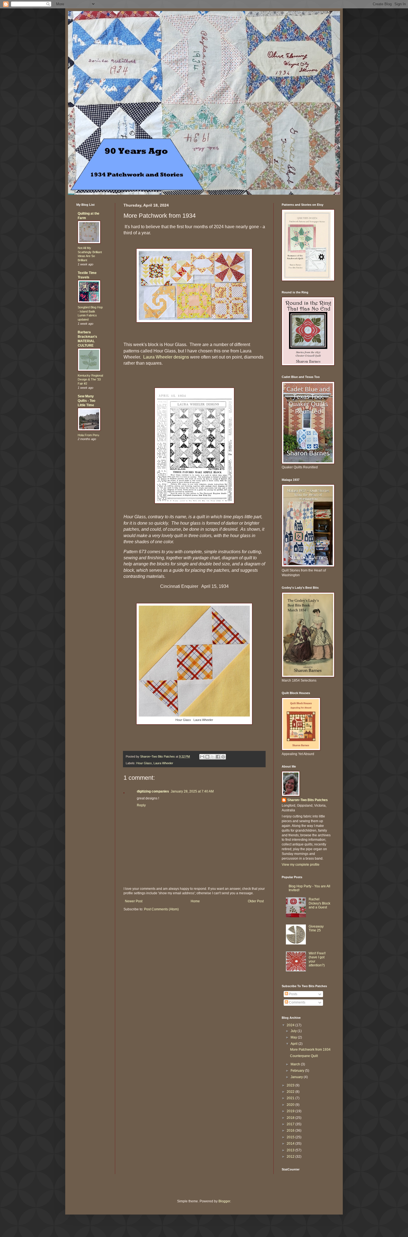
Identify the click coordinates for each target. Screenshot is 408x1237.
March (296, 1064)
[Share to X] (212, 757)
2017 (291, 1124)
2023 (291, 1085)
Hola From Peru (88, 435)
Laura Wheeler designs (166, 357)
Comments (296, 1002)
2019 (291, 1111)
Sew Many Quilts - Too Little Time (86, 400)
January (297, 1077)
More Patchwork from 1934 (310, 1049)
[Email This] (202, 757)
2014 (291, 1143)
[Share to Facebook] (218, 757)
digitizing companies (153, 791)
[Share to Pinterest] (223, 757)
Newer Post (133, 901)
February (298, 1071)
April (294, 1044)
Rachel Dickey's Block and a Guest (319, 903)
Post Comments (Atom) (161, 909)
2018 (291, 1118)
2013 (291, 1150)
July (294, 1031)
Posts (292, 994)
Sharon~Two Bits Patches (307, 800)
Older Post (256, 901)
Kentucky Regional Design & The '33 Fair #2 (90, 379)
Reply (141, 805)
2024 (291, 1025)
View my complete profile (300, 865)
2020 (291, 1105)
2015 (291, 1137)
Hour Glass (144, 763)
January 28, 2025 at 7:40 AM (192, 791)
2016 (291, 1130)
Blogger (224, 1201)
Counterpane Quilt (304, 1056)
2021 (291, 1098)
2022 (291, 1092)
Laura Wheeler (163, 763)
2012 (291, 1157)
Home (195, 901)
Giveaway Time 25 (316, 928)
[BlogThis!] (207, 757)
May (294, 1037)
